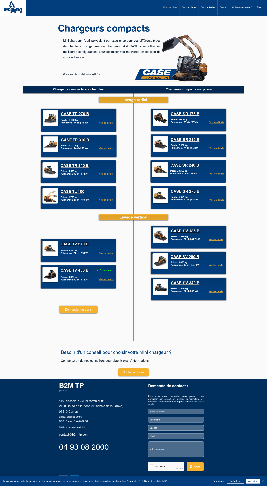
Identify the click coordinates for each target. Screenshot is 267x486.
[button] (78, 309)
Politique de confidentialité (154, 481)
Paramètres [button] (218, 481)
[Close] (263, 481)
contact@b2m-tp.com (74, 434)
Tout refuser (235, 481)
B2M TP (71, 385)
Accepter (252, 481)
